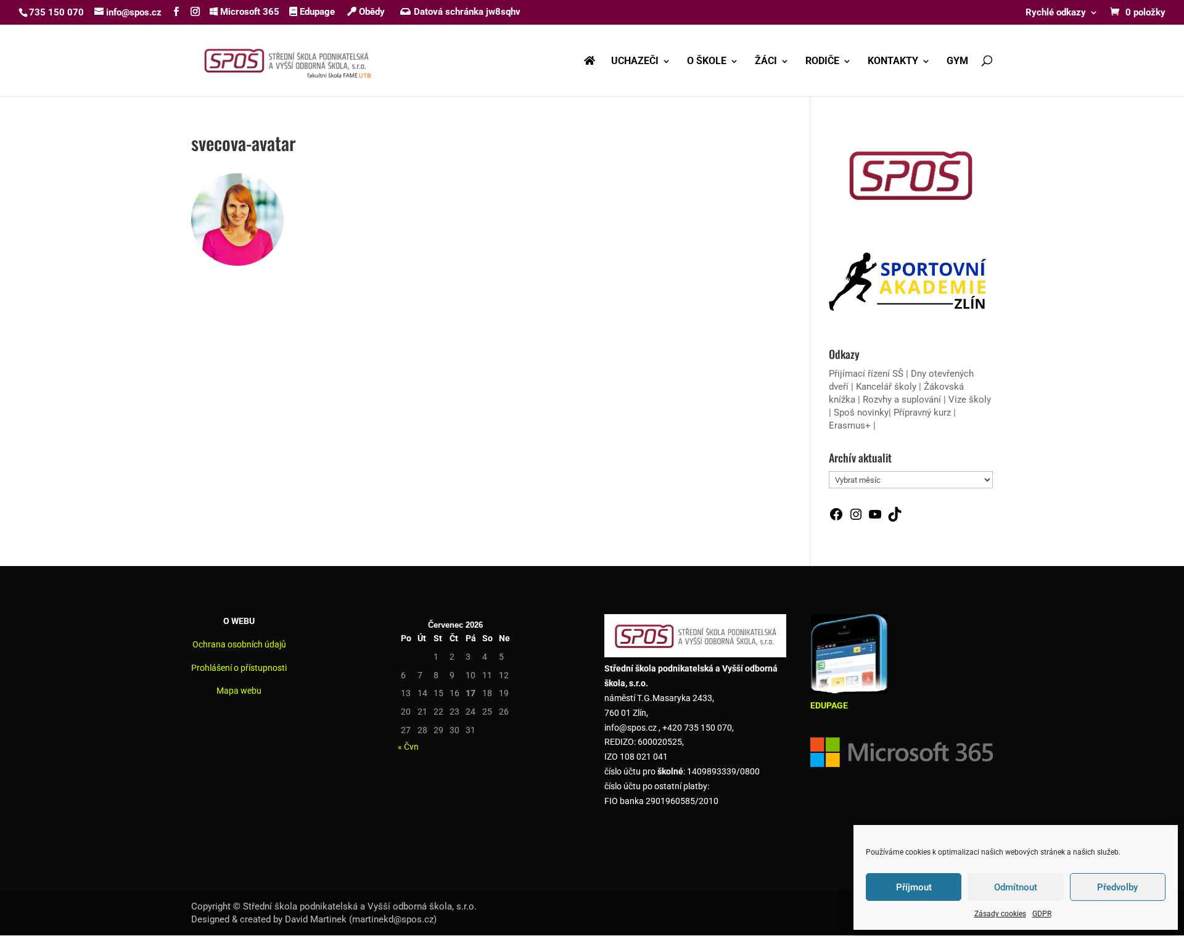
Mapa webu (238, 691)
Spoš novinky (861, 412)
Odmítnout (1015, 887)
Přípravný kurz (922, 412)
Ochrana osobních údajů (239, 644)
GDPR (1041, 913)
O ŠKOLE (706, 62)
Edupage (316, 11)
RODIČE (822, 62)
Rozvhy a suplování (903, 399)
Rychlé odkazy (1056, 13)
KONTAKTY (893, 62)
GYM (957, 62)
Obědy (370, 11)
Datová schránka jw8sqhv (467, 11)
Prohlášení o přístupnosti (239, 668)
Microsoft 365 (248, 11)
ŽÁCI (766, 62)
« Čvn (408, 747)
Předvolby (1117, 887)
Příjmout (914, 887)
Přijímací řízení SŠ (866, 373)
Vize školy (969, 399)
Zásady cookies (1000, 913)
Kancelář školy (886, 386)
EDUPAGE (829, 705)
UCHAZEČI (635, 62)
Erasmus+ (850, 425)
